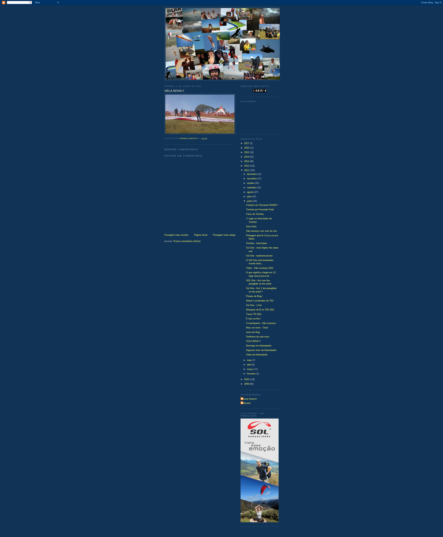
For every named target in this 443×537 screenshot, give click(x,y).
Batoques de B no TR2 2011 (260, 309)
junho (250, 201)
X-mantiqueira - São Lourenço (261, 323)
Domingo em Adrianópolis (259, 345)
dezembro (252, 174)
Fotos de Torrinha (255, 214)
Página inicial (200, 235)
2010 (247, 379)
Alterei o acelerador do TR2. (260, 300)
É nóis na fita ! (253, 318)
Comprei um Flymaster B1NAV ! (262, 205)
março (250, 369)
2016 (247, 147)
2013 (247, 161)
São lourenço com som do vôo (261, 231)
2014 (247, 156)
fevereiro (251, 373)
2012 (247, 165)
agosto (250, 192)
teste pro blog (253, 332)
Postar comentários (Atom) (186, 241)
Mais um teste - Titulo (257, 327)
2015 (247, 152)
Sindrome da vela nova (257, 336)
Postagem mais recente (176, 235)
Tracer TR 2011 (253, 314)
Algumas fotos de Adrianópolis (261, 350)
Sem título (251, 226)
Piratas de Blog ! (254, 296)
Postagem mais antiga (224, 235)
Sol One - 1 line (254, 305)
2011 (247, 170)
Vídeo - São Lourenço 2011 (259, 268)
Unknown (246, 403)
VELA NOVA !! (253, 341)
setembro (252, 187)
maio (249, 360)
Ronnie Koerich (249, 399)
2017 (247, 143)
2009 (247, 384)
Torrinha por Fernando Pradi (260, 209)
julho (249, 196)
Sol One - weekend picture (259, 255)
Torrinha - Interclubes (256, 243)
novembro (252, 178)
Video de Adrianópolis (257, 354)
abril (249, 364)
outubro (251, 183)
